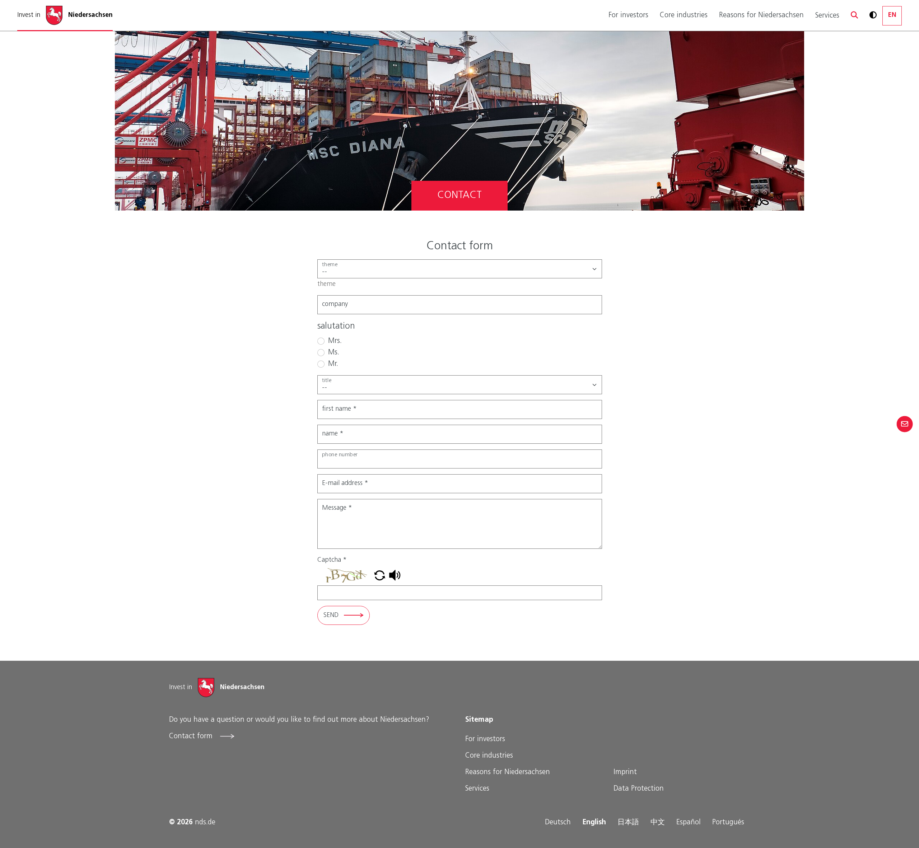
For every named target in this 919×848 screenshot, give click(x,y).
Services (827, 15)
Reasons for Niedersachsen (761, 15)
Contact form (192, 736)
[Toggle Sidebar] (904, 423)
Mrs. (335, 341)
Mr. (333, 364)
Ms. (333, 352)
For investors (628, 15)
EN (892, 15)
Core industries (684, 15)
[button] (854, 15)
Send (331, 615)
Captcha (332, 560)
